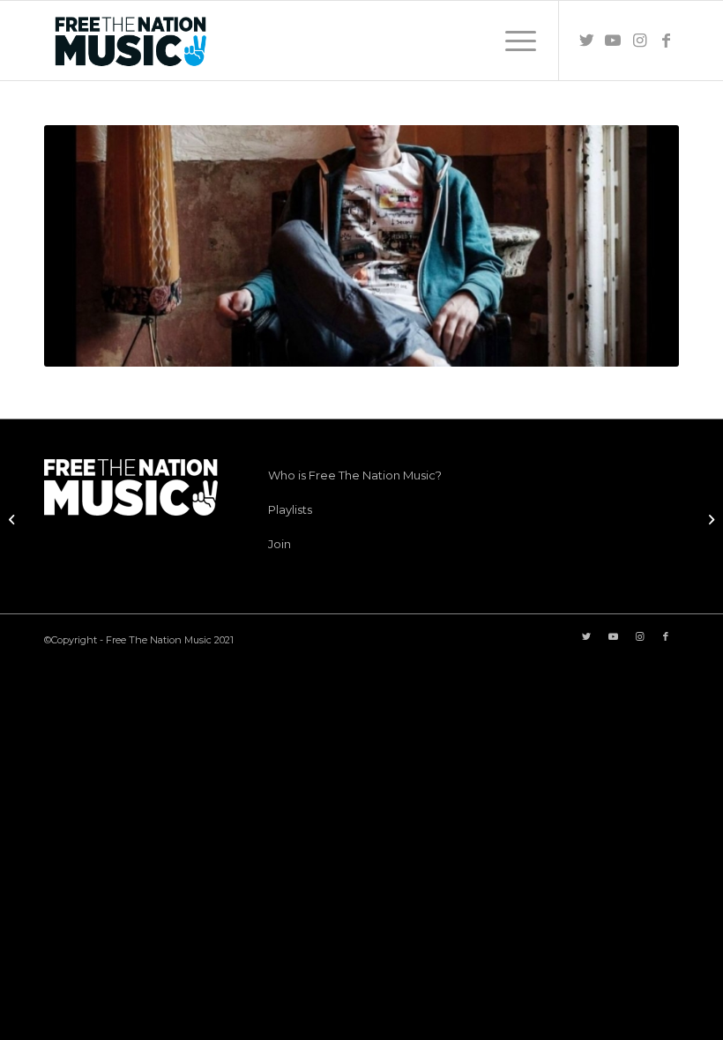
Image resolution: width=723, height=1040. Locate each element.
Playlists (290, 509)
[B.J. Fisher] (13, 520)
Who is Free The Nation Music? (355, 475)
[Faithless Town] (709, 520)
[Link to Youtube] (613, 40)
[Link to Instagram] (639, 40)
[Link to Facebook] (665, 40)
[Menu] (512, 40)
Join (279, 544)
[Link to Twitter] (586, 40)
